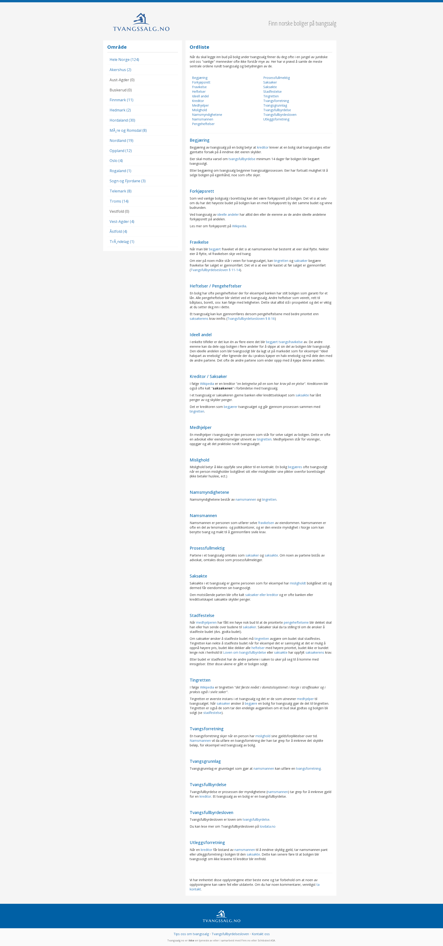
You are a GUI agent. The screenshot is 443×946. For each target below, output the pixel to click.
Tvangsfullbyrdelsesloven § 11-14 (215, 270)
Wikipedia (239, 226)
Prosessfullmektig (276, 77)
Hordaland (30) (122, 120)
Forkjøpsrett (201, 82)
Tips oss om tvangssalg (191, 934)
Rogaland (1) (120, 170)
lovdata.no (267, 826)
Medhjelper (200, 105)
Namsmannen (202, 119)
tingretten (281, 260)
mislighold (262, 736)
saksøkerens (199, 318)
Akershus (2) (120, 69)
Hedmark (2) (120, 110)
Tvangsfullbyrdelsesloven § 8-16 (251, 318)
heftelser (258, 648)
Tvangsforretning (276, 101)
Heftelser (199, 91)
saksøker (301, 260)
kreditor (263, 147)
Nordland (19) (121, 140)
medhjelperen (206, 622)
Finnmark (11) (121, 99)
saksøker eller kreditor (261, 595)
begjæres (295, 467)
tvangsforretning (308, 768)
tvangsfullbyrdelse (242, 159)
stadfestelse (212, 712)
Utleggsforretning (276, 119)
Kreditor (198, 101)
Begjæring (199, 77)
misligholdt (298, 583)
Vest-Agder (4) (122, 221)
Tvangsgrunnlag (275, 105)
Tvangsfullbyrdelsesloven (230, 934)
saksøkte (302, 395)
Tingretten (271, 96)
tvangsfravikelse (291, 342)
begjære (251, 703)
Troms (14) (119, 201)
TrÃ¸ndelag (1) (122, 241)
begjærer (230, 406)
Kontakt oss (261, 934)
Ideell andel (200, 96)
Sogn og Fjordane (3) (128, 180)
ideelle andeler (228, 214)
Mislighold (199, 110)
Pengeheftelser (203, 124)
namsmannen (246, 499)
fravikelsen (266, 523)
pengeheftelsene (296, 622)
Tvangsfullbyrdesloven (279, 114)
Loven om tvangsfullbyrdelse (244, 652)
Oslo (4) (116, 160)
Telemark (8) (121, 191)
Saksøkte (270, 87)
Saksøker (270, 82)
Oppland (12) (121, 150)
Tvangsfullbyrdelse (277, 110)
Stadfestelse (272, 91)
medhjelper (305, 699)
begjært (215, 249)
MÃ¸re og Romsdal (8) (128, 130)
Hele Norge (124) (124, 59)
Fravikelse (199, 87)
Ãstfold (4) (118, 231)
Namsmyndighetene (207, 114)
